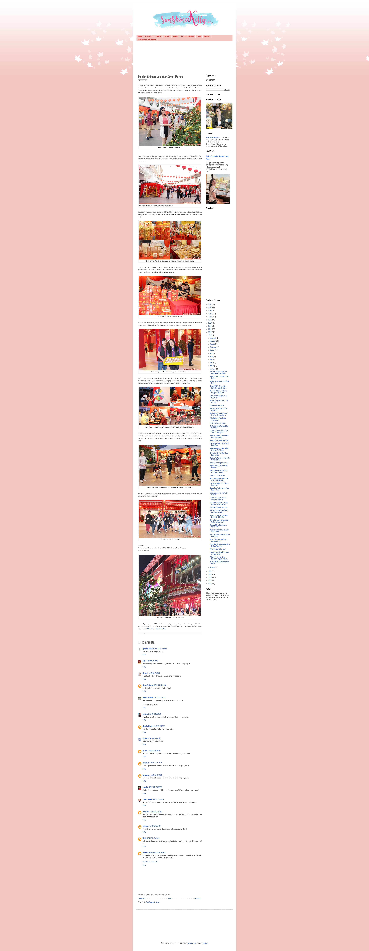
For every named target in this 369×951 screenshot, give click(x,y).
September (213, 347)
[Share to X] (142, 80)
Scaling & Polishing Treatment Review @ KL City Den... (219, 516)
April (211, 362)
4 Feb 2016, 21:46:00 (153, 838)
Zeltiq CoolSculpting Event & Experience (218, 397)
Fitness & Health (187, 36)
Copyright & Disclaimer (147, 39)
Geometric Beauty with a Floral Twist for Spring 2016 (219, 432)
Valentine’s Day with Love (217, 475)
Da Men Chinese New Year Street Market (219, 563)
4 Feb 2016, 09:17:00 (155, 763)
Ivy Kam (145, 750)
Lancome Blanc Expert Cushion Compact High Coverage (219, 503)
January (212, 567)
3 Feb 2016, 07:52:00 (158, 726)
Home (140, 36)
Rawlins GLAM (147, 799)
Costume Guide (147, 852)
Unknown (145, 826)
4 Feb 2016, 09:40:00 (155, 787)
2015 (210, 571)
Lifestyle (148, 36)
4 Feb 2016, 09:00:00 (154, 750)
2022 (210, 316)
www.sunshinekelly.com (213, 137)
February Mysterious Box (217, 405)
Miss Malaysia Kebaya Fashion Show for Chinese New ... (218, 414)
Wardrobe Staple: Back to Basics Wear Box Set (219, 531)
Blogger (205, 943)
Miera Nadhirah (147, 726)
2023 (210, 313)
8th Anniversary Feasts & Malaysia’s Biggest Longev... (219, 558)
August (212, 350)
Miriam (145, 673)
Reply (144, 654)
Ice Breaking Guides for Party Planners (218, 494)
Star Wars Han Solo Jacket (150, 862)
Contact (207, 36)
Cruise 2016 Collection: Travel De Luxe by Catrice (219, 459)
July (211, 353)
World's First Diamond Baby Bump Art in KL (218, 540)
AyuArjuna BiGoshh (148, 648)
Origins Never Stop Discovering (219, 463)
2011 (210, 583)
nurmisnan (146, 763)
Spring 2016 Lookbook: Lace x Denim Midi (218, 526)
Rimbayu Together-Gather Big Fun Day (219, 401)
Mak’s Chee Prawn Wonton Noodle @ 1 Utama (220, 535)
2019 (210, 326)
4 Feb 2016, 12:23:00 (157, 799)
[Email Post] (144, 633)
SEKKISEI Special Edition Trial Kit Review (219, 377)
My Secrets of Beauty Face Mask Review (219, 382)
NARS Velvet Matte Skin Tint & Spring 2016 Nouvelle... (219, 479)
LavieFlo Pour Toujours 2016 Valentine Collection (218, 499)
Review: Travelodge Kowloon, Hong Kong (217, 157)
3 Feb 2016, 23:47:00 (154, 738)
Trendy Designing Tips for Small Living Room (219, 444)
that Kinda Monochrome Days (218, 507)
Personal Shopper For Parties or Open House (219, 484)
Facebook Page (161, 629)
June (211, 356)
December (213, 338)
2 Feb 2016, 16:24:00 (152, 661)
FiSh (144, 661)
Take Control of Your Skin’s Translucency (218, 419)
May (211, 359)
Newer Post (141, 898)
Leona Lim (145, 787)
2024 (210, 310)
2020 (210, 323)
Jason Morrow (192, 943)
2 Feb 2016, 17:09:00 (153, 673)
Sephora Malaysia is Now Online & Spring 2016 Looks (219, 449)
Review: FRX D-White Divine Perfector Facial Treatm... (218, 387)
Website (150, 629)
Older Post (198, 898)
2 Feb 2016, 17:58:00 (160, 685)
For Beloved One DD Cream (218, 423)
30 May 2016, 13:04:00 (159, 852)
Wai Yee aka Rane (148, 697)
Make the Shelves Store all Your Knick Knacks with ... (219, 436)
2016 (210, 335)
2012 (210, 580)
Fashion (167, 36)
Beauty (158, 36)
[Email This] (139, 80)
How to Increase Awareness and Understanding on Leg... (219, 521)
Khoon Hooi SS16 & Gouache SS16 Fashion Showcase (220, 545)
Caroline (145, 738)
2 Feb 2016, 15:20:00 (160, 648)
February (213, 369)
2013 (210, 577)
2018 (210, 329)
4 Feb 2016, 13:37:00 (154, 826)
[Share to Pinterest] (146, 80)
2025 (210, 307)
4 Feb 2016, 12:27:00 (156, 811)
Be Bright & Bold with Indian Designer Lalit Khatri (218, 392)
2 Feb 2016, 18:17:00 (159, 697)
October (212, 344)
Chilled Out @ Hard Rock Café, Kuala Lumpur (219, 454)
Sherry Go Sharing (148, 685)
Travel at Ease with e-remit (218, 549)
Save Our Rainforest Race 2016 (219, 440)
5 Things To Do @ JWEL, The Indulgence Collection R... (218, 372)
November (213, 341)
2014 (210, 574)
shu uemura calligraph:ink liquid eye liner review (219, 553)
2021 (210, 320)
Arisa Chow (146, 811)
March (212, 366)
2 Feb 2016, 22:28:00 (154, 714)
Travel (175, 36)
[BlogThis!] (141, 80)
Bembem (145, 714)
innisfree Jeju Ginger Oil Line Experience (218, 409)
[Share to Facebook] (144, 80)
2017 (210, 332)
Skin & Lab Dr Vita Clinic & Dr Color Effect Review (218, 471)
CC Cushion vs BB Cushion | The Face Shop (219, 427)
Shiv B (144, 838)
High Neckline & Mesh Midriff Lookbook (218, 467)
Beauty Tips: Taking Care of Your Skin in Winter (219, 489)
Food (199, 36)
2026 (210, 304)
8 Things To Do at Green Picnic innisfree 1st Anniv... (219, 511)
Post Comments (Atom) (153, 902)
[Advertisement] (184, 57)
